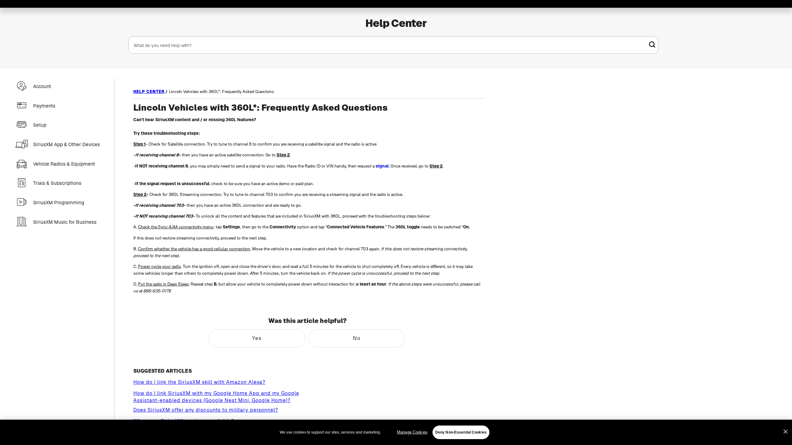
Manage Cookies (412, 432)
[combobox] (393, 45)
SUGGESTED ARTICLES (162, 371)
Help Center (396, 23)
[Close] (785, 431)
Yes (257, 338)
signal (382, 166)
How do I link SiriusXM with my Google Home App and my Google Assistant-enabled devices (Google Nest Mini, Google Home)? (216, 397)
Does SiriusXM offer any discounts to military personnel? (205, 410)
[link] (652, 44)
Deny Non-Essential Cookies (461, 432)
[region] (396, 432)
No (357, 338)
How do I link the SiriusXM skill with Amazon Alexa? (199, 382)
